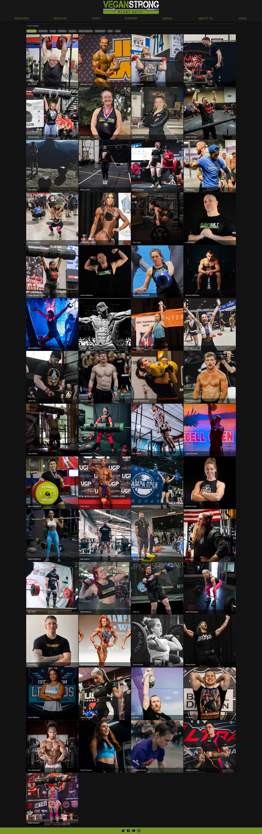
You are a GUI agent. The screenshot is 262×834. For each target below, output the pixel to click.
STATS (96, 18)
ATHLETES (22, 18)
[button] (31, 31)
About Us (205, 18)
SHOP (243, 18)
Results (60, 18)
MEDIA (167, 18)
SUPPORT (131, 18)
